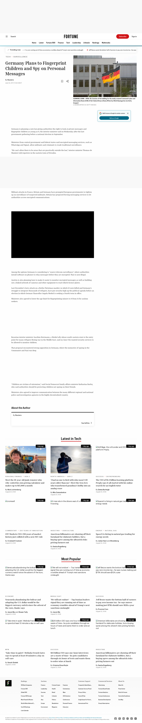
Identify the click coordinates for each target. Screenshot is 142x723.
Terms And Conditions (124, 696)
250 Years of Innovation (31, 530)
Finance (61, 43)
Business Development (104, 699)
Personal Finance (13, 476)
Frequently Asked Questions (85, 685)
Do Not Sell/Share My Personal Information (92, 717)
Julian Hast (102, 541)
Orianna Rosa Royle (60, 665)
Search (13, 36)
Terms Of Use (81, 696)
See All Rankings (25, 707)
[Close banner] (128, 113)
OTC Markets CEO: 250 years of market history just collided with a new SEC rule (24, 535)
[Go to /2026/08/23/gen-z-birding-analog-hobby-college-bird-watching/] (71, 459)
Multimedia (106, 43)
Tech (68, 43)
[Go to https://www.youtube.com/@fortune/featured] (135, 718)
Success (100, 476)
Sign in (134, 36)
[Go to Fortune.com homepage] (71, 36)
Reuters (11, 80)
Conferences (66, 699)
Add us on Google (114, 118)
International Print (83, 703)
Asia (42, 699)
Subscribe (122, 36)
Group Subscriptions (103, 703)
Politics (54, 699)
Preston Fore (103, 609)
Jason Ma (11, 612)
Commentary (11, 530)
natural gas (111, 530)
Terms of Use (52, 717)
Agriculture (68, 530)
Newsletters (55, 703)
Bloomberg (114, 541)
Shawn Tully (23, 612)
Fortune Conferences (104, 696)
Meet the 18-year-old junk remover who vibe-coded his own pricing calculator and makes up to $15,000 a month (24, 483)
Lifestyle (86, 43)
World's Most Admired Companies (30, 703)
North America (58, 476)
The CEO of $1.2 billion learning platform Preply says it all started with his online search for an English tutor (114, 483)
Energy (99, 530)
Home (34, 43)
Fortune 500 (50, 43)
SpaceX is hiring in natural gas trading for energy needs (115, 535)
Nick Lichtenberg (14, 490)
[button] (34, 42)
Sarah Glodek (13, 662)
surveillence (20, 57)
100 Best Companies (26, 685)
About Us (120, 685)
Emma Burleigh (103, 490)
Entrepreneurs (113, 476)
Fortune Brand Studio (104, 688)
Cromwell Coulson (15, 541)
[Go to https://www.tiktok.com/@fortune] (131, 718)
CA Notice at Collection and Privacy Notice (73, 717)
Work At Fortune (122, 692)
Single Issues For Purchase (85, 699)
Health (54, 688)
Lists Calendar (25, 710)
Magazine (54, 707)
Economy (9, 596)
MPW (7, 649)
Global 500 (24, 692)
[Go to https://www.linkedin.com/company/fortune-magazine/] (123, 718)
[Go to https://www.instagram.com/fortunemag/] (127, 718)
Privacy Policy (82, 692)
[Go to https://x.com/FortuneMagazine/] (119, 718)
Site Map (120, 699)
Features (65, 685)
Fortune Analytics (103, 692)
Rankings (95, 43)
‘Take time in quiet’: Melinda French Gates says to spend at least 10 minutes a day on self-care (25, 656)
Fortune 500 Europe (26, 696)
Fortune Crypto (56, 685)
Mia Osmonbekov (59, 492)
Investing (55, 530)
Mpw (64, 692)
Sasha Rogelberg (59, 546)
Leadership (76, 43)
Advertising (101, 685)
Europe (43, 703)
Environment (44, 707)
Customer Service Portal (84, 688)
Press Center (121, 688)
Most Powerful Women (27, 699)
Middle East (56, 596)
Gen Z (27, 476)
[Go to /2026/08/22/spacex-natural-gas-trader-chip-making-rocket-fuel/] (116, 513)
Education (65, 707)
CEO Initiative (66, 696)
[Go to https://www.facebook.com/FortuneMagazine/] (115, 718)
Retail (53, 692)
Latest (41, 43)
